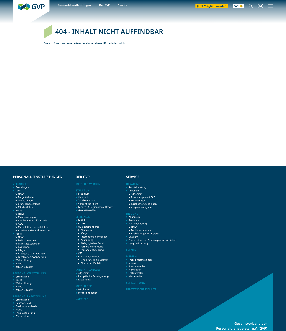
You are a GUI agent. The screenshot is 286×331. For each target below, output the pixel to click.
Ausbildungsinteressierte (145, 233)
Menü (270, 6)
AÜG (20, 223)
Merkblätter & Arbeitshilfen (33, 227)
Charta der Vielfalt (91, 263)
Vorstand (83, 197)
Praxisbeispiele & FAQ (143, 197)
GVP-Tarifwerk (25, 200)
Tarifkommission (87, 200)
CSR (80, 253)
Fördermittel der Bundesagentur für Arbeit (152, 240)
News (21, 193)
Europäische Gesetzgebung (93, 276)
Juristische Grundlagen (144, 203)
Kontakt (260, 6)
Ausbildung (87, 239)
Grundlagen (22, 187)
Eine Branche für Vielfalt (94, 259)
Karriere (82, 299)
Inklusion (134, 190)
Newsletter (135, 269)
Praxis (19, 309)
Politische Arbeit (27, 240)
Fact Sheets (84, 279)
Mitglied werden (88, 184)
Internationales (88, 269)
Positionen (24, 246)
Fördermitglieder (87, 292)
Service (122, 5)
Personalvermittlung (92, 246)
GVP (15, 2)
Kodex (81, 223)
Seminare (134, 220)
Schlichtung (135, 283)
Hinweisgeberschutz (141, 289)
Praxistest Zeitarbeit (29, 243)
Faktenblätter (136, 272)
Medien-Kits (135, 276)
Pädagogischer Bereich (93, 243)
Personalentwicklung (92, 249)
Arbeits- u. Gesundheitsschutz (35, 230)
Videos (132, 263)
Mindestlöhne (25, 207)
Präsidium (83, 193)
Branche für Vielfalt (89, 256)
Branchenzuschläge (29, 203)
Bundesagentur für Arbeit (32, 220)
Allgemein (86, 230)
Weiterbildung (24, 260)
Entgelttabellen (26, 197)
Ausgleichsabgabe (141, 207)
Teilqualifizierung (25, 312)
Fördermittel (22, 316)
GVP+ (236, 6)
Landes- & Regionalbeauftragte (95, 207)
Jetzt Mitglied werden (211, 6)
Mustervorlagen (27, 217)
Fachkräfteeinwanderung (32, 256)
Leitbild (82, 220)
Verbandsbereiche (88, 203)
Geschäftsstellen (87, 210)
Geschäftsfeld (23, 302)
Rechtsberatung (137, 187)
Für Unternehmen (141, 230)
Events (19, 263)
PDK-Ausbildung (138, 223)
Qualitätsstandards (26, 306)
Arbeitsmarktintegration (31, 253)
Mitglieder (84, 289)
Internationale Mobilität (94, 236)
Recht (19, 279)
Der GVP (104, 5)
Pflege (21, 250)
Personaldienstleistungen (74, 5)
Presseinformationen (140, 259)
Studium (133, 236)
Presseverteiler (137, 266)
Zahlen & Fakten (24, 266)
